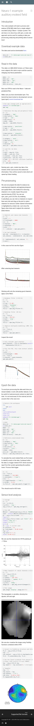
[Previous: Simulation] (2, 714)
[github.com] (2, 723)
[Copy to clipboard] (31, 55)
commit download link (16, 99)
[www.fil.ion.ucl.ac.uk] (5, 723)
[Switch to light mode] (7, 2)
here (24, 50)
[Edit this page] (31, 11)
